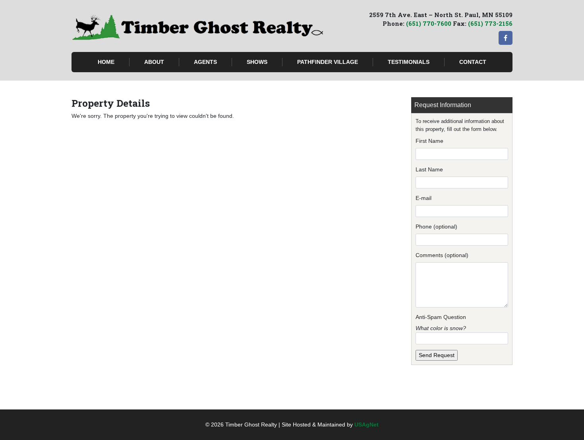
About (154, 62)
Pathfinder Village (327, 62)
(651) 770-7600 (428, 23)
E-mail (423, 198)
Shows (257, 62)
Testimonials (408, 62)
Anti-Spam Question (441, 317)
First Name (429, 141)
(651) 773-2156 (490, 23)
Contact (472, 62)
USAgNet (366, 424)
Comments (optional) (442, 255)
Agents (205, 62)
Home (106, 62)
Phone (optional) (436, 226)
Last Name (429, 169)
